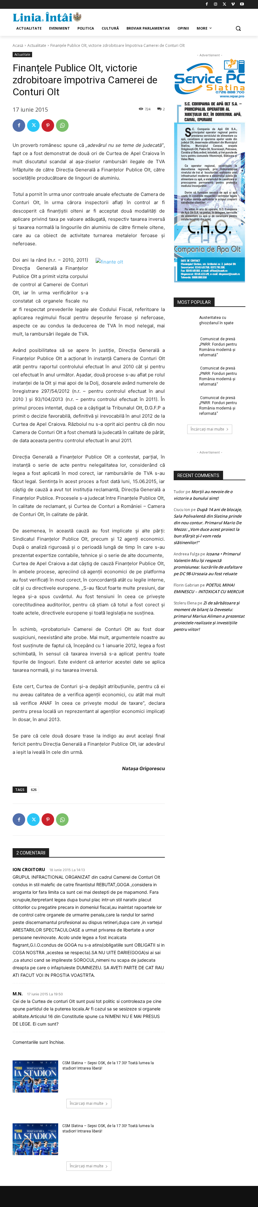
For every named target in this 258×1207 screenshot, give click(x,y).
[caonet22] (209, 190)
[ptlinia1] (209, 78)
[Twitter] (224, 4)
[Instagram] (215, 4)
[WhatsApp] (62, 125)
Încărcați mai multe (87, 1103)
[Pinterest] (48, 125)
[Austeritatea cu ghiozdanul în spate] (184, 322)
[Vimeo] (233, 4)
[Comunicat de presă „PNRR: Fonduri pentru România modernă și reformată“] (184, 344)
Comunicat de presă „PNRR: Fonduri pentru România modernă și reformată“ (218, 347)
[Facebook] (206, 4)
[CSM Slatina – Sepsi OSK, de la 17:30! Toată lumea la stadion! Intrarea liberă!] (35, 1076)
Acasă (18, 45)
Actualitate (36, 45)
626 (33, 789)
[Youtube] (241, 4)
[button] (238, 28)
